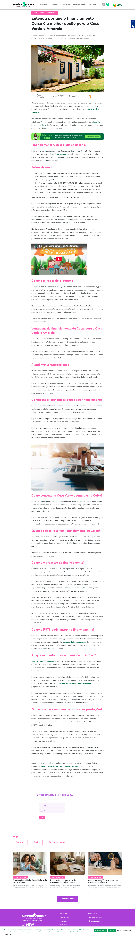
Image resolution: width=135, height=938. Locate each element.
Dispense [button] (112, 930)
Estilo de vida (66, 4)
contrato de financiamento (44, 661)
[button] (124, 930)
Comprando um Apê (79, 4)
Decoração (55, 4)
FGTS (36, 842)
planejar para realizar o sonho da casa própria (58, 766)
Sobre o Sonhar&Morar (95, 917)
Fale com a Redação (94, 921)
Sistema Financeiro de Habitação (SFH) (75, 684)
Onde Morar (92, 4)
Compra (20, 842)
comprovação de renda (75, 588)
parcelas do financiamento (74, 642)
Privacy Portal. (8, 934)
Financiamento (57, 842)
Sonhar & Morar (23, 3)
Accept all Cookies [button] (100, 930)
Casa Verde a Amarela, (59, 154)
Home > (37, 13)
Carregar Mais (67, 899)
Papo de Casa (44, 4)
